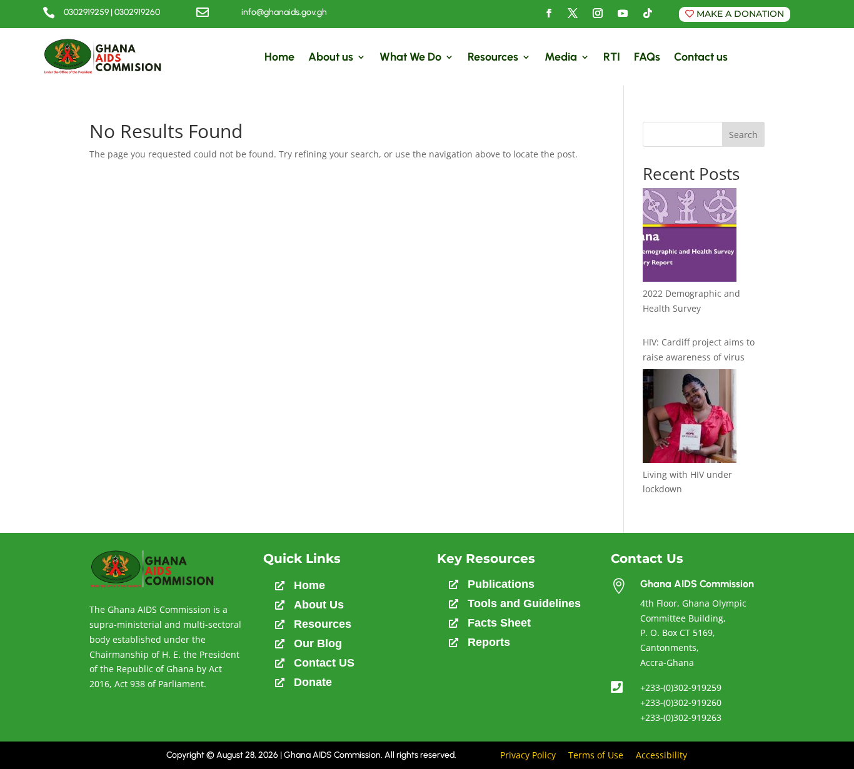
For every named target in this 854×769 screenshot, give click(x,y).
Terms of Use (595, 755)
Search (743, 135)
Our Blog (318, 643)
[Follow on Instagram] (598, 13)
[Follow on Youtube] (623, 13)
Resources (493, 57)
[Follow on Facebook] (549, 13)
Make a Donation (740, 13)
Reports (489, 642)
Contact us (701, 57)
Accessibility (661, 755)
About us (330, 57)
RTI (611, 57)
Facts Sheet (499, 623)
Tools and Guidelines (524, 603)
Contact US (324, 663)
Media (561, 57)
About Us (319, 604)
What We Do (410, 57)
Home (279, 57)
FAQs (647, 57)
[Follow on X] (573, 13)
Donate (313, 682)
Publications (501, 584)
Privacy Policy (528, 755)
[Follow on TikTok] (648, 13)
